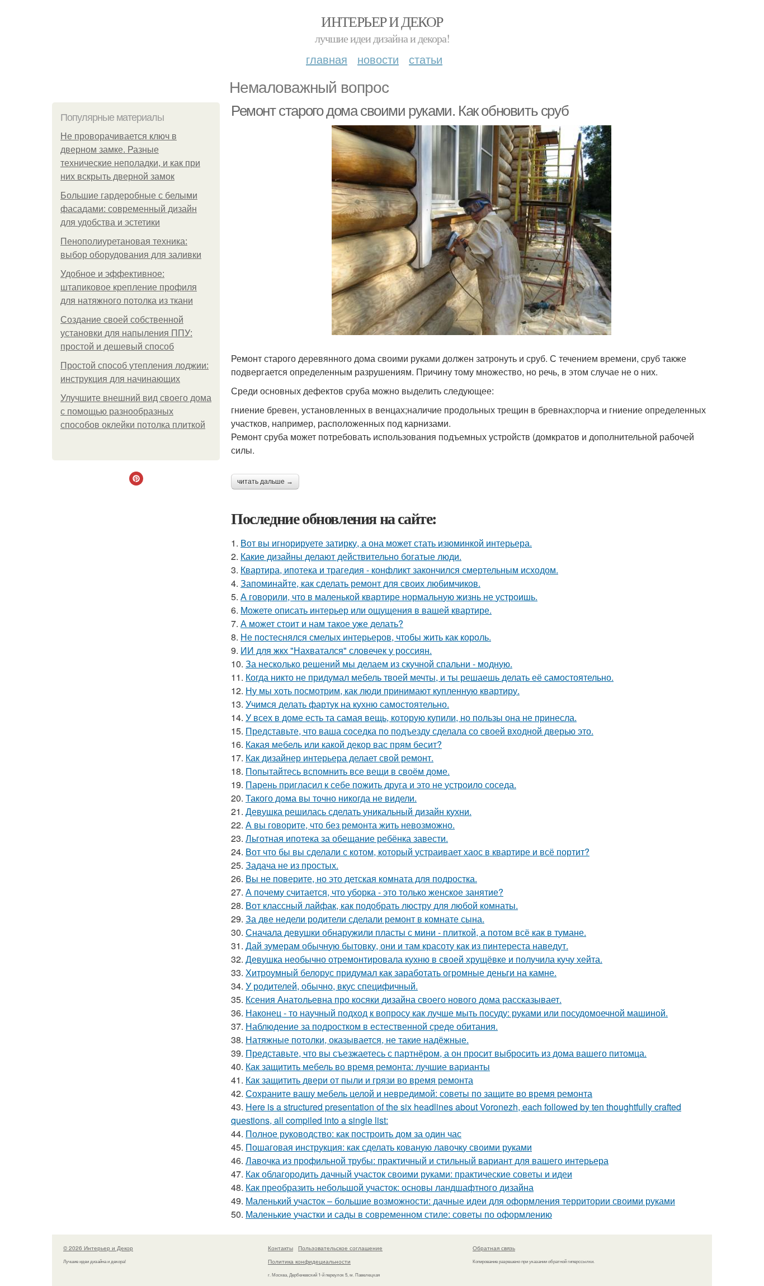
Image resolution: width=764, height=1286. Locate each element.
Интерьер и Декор (381, 21)
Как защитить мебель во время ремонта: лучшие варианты (368, 1066)
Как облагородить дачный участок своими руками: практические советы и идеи (409, 1173)
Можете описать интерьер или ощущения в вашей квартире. (366, 610)
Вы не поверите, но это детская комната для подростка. (361, 878)
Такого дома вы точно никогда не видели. (331, 798)
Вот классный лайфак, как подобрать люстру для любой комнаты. (382, 905)
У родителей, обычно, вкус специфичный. (332, 985)
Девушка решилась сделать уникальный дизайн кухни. (358, 811)
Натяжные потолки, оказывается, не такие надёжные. (357, 1039)
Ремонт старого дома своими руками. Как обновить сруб (399, 110)
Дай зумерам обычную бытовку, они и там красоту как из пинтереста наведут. (407, 945)
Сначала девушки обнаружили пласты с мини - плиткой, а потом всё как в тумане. (416, 932)
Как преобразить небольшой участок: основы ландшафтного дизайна (390, 1187)
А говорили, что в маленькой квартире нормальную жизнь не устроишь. (388, 596)
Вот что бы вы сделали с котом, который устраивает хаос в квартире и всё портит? (417, 851)
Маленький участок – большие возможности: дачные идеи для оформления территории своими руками (460, 1200)
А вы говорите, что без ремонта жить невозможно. (350, 824)
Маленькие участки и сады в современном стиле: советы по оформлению (399, 1214)
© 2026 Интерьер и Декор (98, 1248)
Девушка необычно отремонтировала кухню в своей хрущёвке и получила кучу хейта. (424, 959)
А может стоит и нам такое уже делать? (321, 623)
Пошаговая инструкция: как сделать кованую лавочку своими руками (389, 1147)
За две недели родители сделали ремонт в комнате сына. (365, 918)
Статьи (425, 59)
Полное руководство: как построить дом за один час (353, 1133)
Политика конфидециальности (309, 1261)
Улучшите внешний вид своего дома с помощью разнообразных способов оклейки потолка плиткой (135, 411)
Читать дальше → (265, 482)
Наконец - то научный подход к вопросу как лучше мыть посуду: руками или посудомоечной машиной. (457, 1012)
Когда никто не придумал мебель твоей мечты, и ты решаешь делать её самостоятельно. (430, 677)
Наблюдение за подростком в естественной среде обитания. (372, 1026)
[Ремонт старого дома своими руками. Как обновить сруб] (471, 230)
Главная (326, 59)
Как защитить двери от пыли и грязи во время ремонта (359, 1079)
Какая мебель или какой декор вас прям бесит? (344, 744)
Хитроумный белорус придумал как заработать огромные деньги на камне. (401, 972)
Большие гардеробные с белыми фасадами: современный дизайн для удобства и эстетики (128, 209)
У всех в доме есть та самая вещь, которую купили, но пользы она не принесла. (411, 717)
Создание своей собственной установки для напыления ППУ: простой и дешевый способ (126, 333)
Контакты (280, 1248)
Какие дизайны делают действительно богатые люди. (350, 556)
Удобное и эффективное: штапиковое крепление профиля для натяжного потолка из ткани (128, 287)
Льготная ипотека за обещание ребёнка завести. (347, 838)
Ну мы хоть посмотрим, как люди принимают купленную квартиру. (383, 690)
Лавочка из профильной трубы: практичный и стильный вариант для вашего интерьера (427, 1160)
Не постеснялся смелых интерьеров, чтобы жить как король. (365, 636)
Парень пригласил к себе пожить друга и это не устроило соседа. (381, 784)
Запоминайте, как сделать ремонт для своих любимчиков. (360, 583)
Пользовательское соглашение (340, 1248)
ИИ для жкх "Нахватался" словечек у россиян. (336, 650)
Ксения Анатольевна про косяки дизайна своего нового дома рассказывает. (404, 999)
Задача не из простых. (292, 865)
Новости (378, 59)
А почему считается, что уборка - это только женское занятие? (374, 891)
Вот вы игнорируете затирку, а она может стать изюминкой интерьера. (386, 542)
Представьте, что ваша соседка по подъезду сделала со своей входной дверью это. (419, 730)
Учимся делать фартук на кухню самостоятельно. (347, 704)
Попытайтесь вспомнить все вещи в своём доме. (348, 771)
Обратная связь (494, 1248)
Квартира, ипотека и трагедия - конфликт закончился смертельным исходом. (399, 569)
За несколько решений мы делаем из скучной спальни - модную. (379, 663)
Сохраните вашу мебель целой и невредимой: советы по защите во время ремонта (419, 1093)
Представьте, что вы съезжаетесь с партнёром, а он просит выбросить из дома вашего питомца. (446, 1053)
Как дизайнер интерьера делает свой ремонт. (339, 757)
